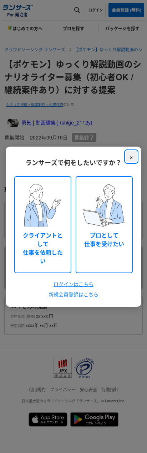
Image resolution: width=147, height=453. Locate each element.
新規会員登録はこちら (73, 294)
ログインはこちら (73, 283)
